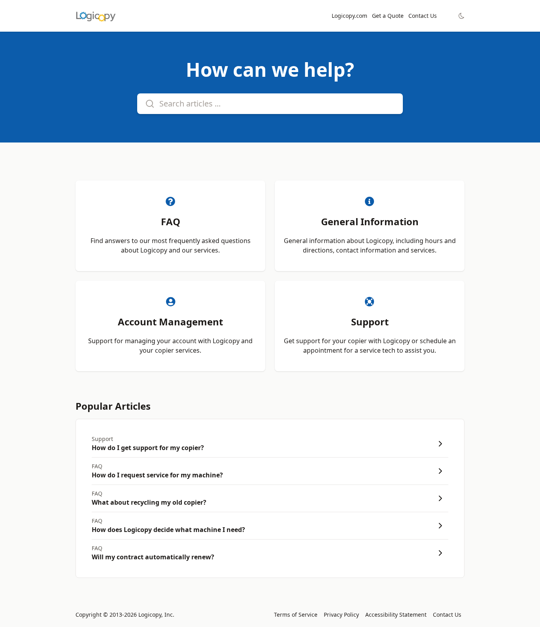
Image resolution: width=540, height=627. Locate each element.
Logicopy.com (349, 15)
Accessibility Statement (396, 614)
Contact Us (422, 15)
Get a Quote (388, 15)
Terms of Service (295, 614)
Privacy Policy (341, 614)
